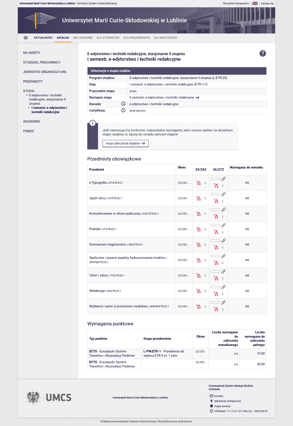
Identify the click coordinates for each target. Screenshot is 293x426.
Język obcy (97, 198)
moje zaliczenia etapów (123, 143)
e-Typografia (98, 183)
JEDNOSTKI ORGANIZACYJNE (44, 72)
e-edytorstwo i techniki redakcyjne (154, 104)
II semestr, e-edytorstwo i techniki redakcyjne (162, 97)
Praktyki (95, 229)
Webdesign (97, 291)
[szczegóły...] (205, 183)
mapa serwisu (222, 406)
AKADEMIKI (31, 121)
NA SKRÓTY (31, 53)
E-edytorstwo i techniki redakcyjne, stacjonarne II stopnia (47, 99)
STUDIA (28, 91)
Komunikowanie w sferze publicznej (114, 213)
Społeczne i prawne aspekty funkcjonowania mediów (127, 258)
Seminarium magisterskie (107, 244)
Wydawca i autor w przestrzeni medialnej (118, 306)
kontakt (218, 396)
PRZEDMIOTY (33, 81)
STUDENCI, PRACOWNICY (41, 62)
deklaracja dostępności (227, 401)
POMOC (28, 131)
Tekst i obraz (98, 275)
